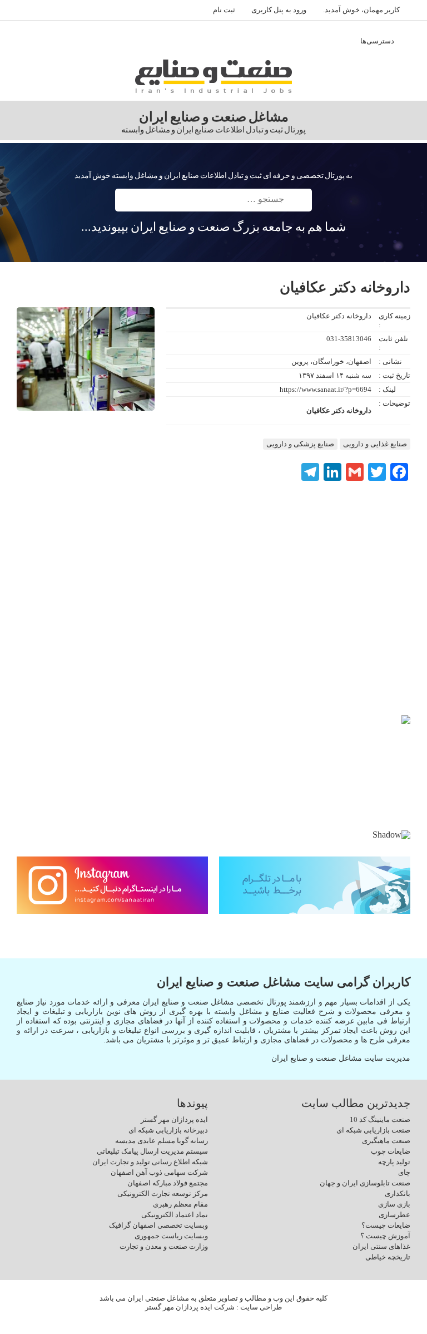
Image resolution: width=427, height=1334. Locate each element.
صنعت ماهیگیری (386, 1140)
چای (404, 1172)
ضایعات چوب (390, 1151)
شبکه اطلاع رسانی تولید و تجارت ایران (150, 1162)
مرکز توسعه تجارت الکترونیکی (162, 1193)
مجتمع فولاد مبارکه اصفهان (167, 1183)
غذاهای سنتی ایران (381, 1246)
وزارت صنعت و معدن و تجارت (164, 1246)
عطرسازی (394, 1214)
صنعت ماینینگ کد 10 (380, 1119)
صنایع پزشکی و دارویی (300, 444)
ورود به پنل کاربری (278, 10)
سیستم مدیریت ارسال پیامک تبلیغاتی (152, 1151)
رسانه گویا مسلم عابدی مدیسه (161, 1140)
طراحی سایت (261, 1307)
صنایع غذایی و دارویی (375, 444)
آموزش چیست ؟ (385, 1236)
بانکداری (397, 1193)
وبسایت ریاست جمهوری (171, 1236)
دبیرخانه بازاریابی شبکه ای (168, 1130)
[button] (34, 772)
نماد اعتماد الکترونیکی (174, 1214)
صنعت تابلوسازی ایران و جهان (365, 1183)
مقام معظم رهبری (180, 1204)
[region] (213, 781)
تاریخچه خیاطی (387, 1257)
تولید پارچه (394, 1162)
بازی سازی (394, 1204)
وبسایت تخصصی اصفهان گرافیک (158, 1225)
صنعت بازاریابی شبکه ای (373, 1130)
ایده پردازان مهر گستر (174, 1119)
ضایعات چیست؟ (385, 1225)
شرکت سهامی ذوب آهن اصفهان (159, 1172)
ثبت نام (224, 10)
